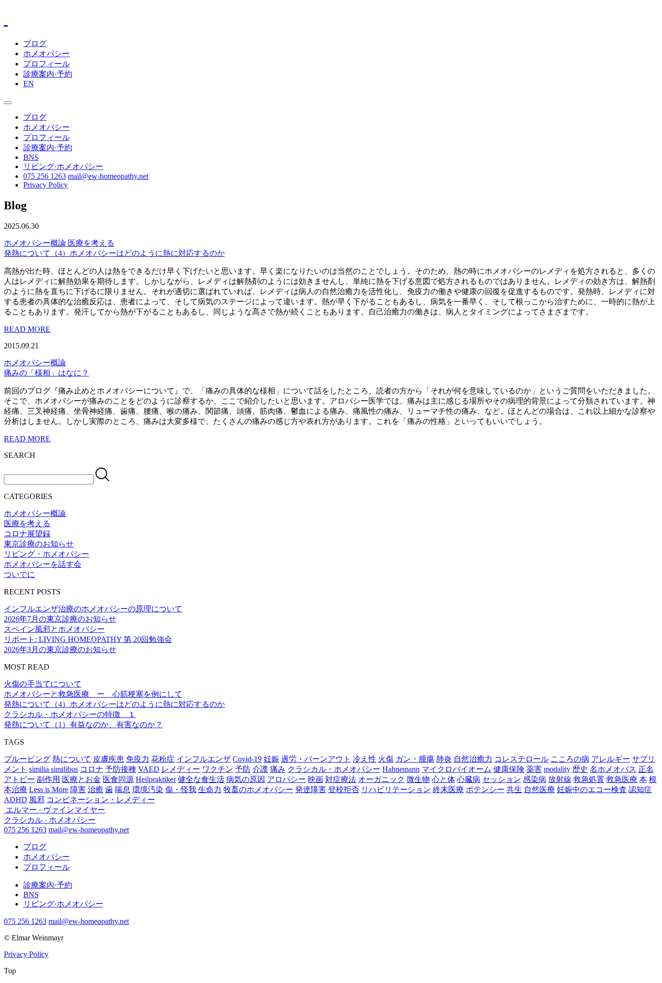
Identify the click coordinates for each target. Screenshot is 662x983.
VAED (148, 769)
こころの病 (570, 759)
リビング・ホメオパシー (46, 554)
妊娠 (271, 759)
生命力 (209, 789)
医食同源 (118, 779)
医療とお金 (81, 779)
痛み (277, 769)
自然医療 (539, 789)
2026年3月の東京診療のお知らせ (60, 649)
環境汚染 (147, 789)
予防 (243, 769)
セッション (501, 779)
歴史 (580, 769)
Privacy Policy (45, 185)
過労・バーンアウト (316, 759)
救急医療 (621, 779)
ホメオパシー (46, 53)
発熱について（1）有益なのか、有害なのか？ (83, 724)
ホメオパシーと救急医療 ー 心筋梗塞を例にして (93, 694)
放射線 (559, 779)
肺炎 (444, 759)
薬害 (534, 769)
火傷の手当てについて (42, 684)
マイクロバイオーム (456, 769)
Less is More (48, 789)
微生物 (418, 779)
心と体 (443, 779)
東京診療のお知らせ (39, 544)
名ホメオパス (613, 769)
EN (28, 83)
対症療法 (340, 779)
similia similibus (53, 769)
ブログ (35, 43)
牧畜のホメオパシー (258, 789)
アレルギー (610, 759)
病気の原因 (245, 779)
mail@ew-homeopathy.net (108, 176)
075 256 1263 (44, 176)
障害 (78, 789)
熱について (71, 759)
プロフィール (46, 64)
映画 (315, 779)
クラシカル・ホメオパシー (333, 769)
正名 (646, 769)
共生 (514, 789)
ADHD (15, 800)
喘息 (122, 789)
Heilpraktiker (156, 779)
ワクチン (217, 769)
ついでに (19, 574)
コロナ (91, 769)
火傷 (386, 759)
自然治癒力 (473, 759)
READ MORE (27, 329)
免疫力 (137, 759)
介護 (260, 769)
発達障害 (310, 789)
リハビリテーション (396, 789)
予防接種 (120, 769)
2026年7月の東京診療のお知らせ (60, 619)
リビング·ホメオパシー (63, 166)
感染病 (534, 779)
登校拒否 (343, 789)
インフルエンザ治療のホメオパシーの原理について (93, 609)
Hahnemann (401, 769)
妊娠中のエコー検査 (592, 789)
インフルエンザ (203, 759)
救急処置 (588, 779)
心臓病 (468, 779)
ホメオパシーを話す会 (42, 564)
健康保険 (508, 769)
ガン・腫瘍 (414, 759)
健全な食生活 (201, 779)
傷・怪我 (180, 789)
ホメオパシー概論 (36, 243)
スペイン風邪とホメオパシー (54, 629)
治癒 (95, 789)
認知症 (640, 789)
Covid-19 (247, 759)
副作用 (48, 779)
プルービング (27, 759)
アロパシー (286, 779)
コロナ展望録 (27, 534)
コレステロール (521, 759)
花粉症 (162, 759)
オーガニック (381, 779)
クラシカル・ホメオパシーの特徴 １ (70, 714)
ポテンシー (485, 789)
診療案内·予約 (47, 74)
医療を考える (91, 243)
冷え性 (364, 759)
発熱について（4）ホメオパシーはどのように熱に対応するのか (114, 704)
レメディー (180, 769)
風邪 (37, 800)
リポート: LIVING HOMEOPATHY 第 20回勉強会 (88, 639)
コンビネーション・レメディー (101, 800)
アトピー (19, 779)
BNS (31, 157)
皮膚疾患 (108, 759)
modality (557, 769)
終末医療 (448, 789)
